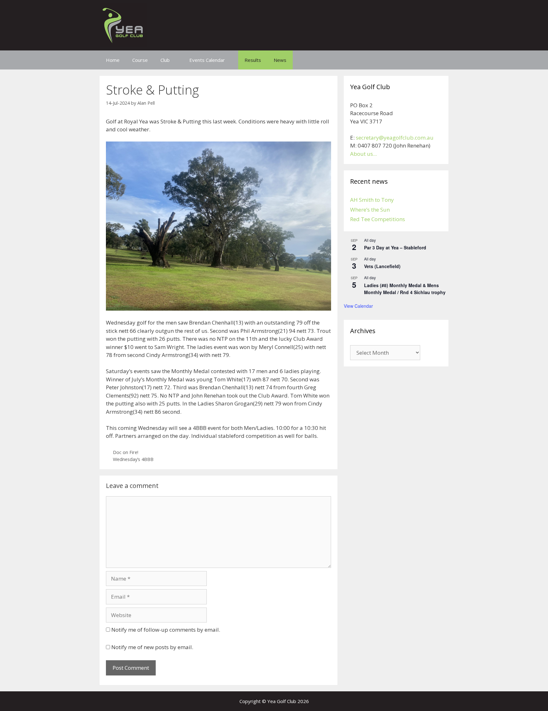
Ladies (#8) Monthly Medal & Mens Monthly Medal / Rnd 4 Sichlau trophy (405, 289)
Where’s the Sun (370, 209)
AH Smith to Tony (372, 199)
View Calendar (358, 306)
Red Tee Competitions (377, 219)
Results (253, 60)
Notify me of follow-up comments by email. (165, 629)
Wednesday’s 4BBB (133, 459)
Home (113, 60)
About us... (363, 153)
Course (140, 60)
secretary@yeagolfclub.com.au (395, 137)
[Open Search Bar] (439, 59)
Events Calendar (207, 60)
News (280, 60)
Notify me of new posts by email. (152, 647)
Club (165, 60)
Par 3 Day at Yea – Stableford (395, 247)
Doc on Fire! (125, 452)
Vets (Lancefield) (382, 266)
